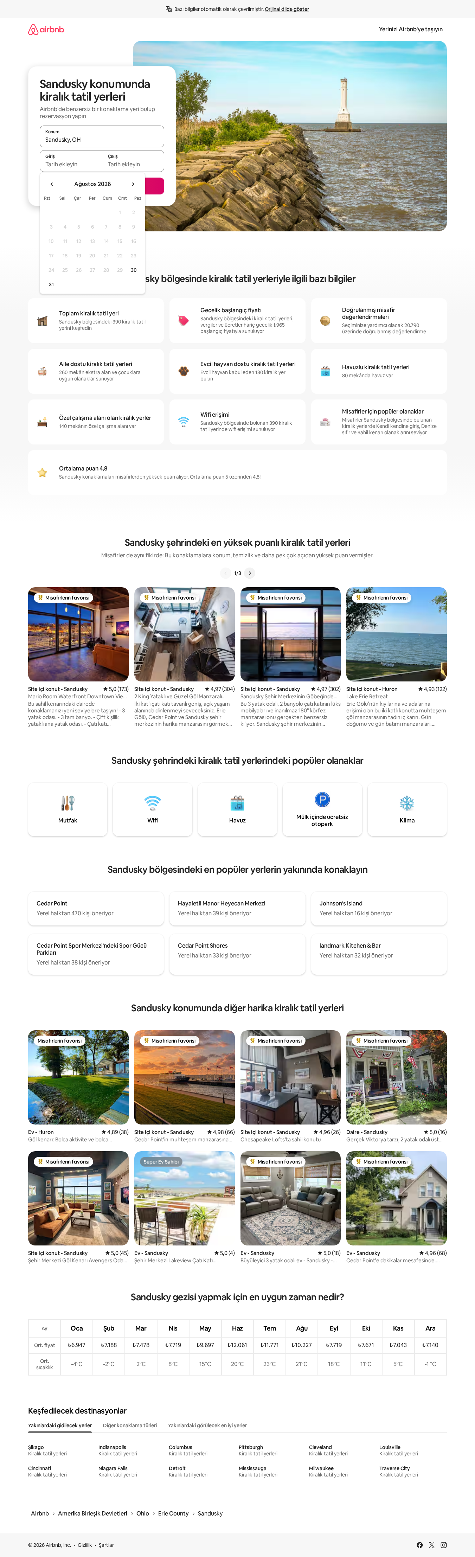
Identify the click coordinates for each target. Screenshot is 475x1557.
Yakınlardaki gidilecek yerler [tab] (60, 1425)
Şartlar (106, 1545)
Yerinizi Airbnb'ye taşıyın (411, 29)
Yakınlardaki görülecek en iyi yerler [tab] (207, 1425)
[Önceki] (225, 573)
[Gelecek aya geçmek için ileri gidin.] (133, 184)
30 (134, 270)
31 (51, 284)
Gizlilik (85, 1545)
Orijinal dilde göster (287, 9)
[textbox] (70, 164)
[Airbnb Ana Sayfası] (46, 29)
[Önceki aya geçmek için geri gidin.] (52, 184)
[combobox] (102, 139)
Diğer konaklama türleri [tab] (130, 1425)
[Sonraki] (249, 573)
